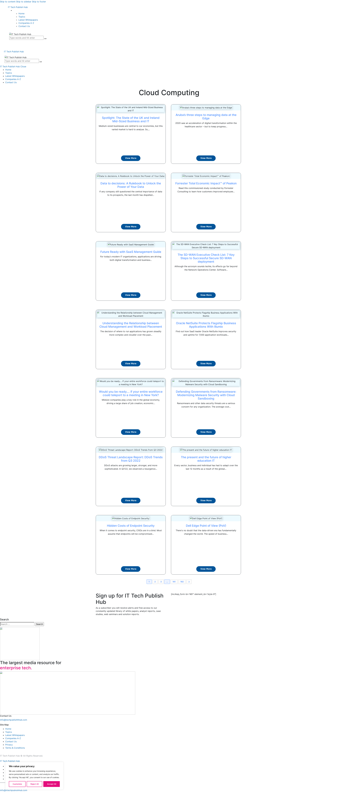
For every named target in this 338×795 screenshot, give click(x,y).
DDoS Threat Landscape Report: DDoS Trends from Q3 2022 (131, 458)
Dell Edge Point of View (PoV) (206, 525)
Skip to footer (39, 1)
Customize (17, 784)
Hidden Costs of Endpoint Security (130, 525)
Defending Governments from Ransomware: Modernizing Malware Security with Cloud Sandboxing (206, 395)
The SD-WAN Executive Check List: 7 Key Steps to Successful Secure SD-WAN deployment (206, 258)
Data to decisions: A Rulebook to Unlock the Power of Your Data (130, 185)
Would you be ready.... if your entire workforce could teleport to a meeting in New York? (131, 393)
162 (182, 581)
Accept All (51, 784)
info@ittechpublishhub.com (13, 790)
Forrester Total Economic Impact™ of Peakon (206, 183)
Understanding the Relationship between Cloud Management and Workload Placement (130, 324)
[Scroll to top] (1, 793)
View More (130, 158)
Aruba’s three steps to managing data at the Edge (206, 116)
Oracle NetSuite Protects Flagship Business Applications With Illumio (206, 324)
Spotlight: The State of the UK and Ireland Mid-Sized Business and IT (130, 119)
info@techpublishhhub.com (13, 719)
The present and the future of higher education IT (206, 458)
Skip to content (7, 1)
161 (174, 581)
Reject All (34, 784)
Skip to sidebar (23, 1)
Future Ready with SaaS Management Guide (130, 252)
